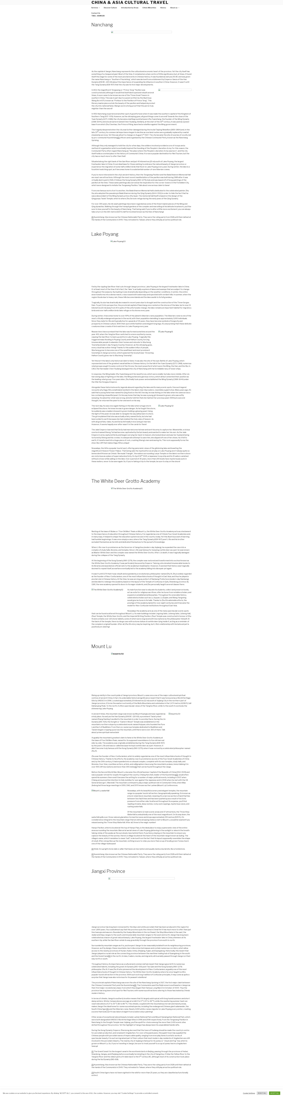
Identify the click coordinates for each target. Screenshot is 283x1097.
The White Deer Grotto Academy (125, 481)
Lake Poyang (105, 234)
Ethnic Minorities (149, 8)
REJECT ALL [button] (262, 1093)
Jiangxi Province (108, 871)
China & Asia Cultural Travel (130, 2)
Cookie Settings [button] (249, 1093)
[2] (177, 775)
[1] (119, 138)
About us (173, 8)
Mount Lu (101, 646)
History (163, 8)
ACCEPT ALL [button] (274, 1093)
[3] (107, 1009)
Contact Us (95, 13)
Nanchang (102, 24)
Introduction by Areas (129, 8)
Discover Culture (110, 8)
